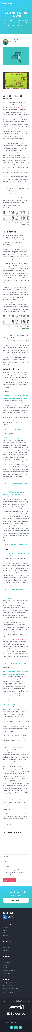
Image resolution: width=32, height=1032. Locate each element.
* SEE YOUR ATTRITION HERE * (13, 589)
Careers (5, 930)
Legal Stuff (6, 965)
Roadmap (6, 968)
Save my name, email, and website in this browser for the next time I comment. (16, 872)
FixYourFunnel (20, 107)
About (5, 927)
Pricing (5, 945)
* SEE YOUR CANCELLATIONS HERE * (15, 545)
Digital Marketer (21, 639)
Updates (6, 973)
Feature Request (8, 970)
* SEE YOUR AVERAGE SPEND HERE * (15, 483)
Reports (5, 950)
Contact (5, 935)
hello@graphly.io (8, 985)
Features (6, 947)
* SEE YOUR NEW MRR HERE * (13, 429)
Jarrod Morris (14, 40)
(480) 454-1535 (8, 983)
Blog (4, 933)
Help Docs (6, 962)
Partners (6, 960)
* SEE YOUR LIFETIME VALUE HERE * (15, 663)
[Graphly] (7, 3)
